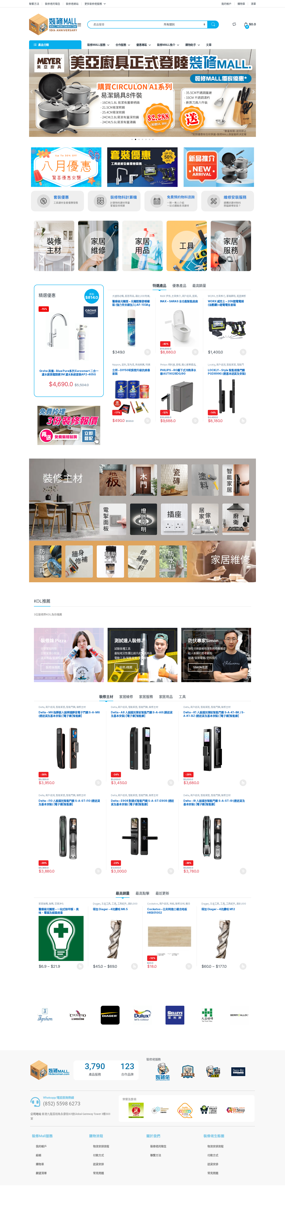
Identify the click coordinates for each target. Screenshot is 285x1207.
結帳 (38, 1155)
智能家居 (231, 364)
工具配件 (122, 903)
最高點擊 (142, 893)
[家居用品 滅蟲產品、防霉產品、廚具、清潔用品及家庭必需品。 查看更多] (142, 246)
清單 (253, 3)
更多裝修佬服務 (93, 3)
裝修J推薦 (125, 667)
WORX (211, 296)
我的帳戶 (226, 3)
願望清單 (41, 1173)
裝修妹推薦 (53, 667)
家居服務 (146, 697)
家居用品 (129, 296)
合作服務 (121, 44)
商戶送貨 (186, 296)
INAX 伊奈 (165, 296)
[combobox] (124, 25)
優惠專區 (141, 44)
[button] (31, 91)
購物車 (241, 3)
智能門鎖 (70, 707)
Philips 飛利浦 (167, 364)
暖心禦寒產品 (188, 364)
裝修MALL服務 (96, 44)
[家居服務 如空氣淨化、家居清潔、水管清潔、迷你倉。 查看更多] (231, 246)
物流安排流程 (101, 1146)
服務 (51, 903)
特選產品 (159, 286)
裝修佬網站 (72, 3)
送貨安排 (98, 1164)
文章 (209, 44)
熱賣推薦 (139, 364)
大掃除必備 (118, 296)
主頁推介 (176, 296)
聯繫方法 (34, 3)
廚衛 (178, 364)
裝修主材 (106, 697)
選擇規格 (243, 420)
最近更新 (162, 893)
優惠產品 (179, 286)
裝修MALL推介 (166, 44)
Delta (41, 707)
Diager (96, 903)
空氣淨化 (59, 903)
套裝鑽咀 (231, 296)
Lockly (211, 364)
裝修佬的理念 (52, 3)
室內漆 (130, 364)
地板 (172, 903)
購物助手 (190, 44)
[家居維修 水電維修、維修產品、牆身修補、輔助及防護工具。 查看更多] (98, 246)
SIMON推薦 (200, 667)
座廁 (194, 296)
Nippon (116, 364)
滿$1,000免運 (142, 296)
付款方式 (98, 1155)
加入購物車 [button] (147, 352)
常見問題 (98, 1173)
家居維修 (126, 697)
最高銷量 (199, 286)
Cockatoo (152, 903)
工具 (182, 697)
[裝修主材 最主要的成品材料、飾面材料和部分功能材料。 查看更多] (54, 246)
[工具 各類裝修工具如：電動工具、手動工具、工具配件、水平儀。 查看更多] (187, 246)
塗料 (124, 364)
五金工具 (106, 903)
